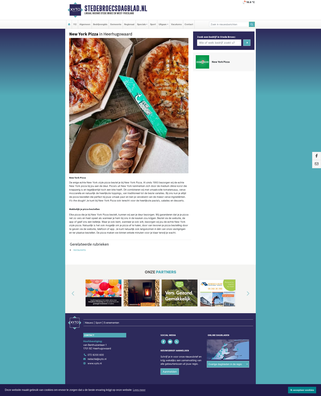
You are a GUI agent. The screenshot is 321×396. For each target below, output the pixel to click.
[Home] (69, 24)
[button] (69, 293)
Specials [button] (141, 24)
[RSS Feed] (177, 341)
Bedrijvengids (100, 24)
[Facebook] (163, 341)
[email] (316, 164)
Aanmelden (170, 371)
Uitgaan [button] (163, 24)
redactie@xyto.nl (97, 359)
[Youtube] (170, 341)
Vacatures (176, 24)
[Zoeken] (252, 24)
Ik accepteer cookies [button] (302, 390)
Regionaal (129, 24)
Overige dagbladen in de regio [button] (225, 364)
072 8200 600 (96, 354)
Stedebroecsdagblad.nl (115, 8)
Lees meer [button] (139, 389)
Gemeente (115, 24)
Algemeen (84, 24)
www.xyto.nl (95, 363)
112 (75, 24)
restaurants (79, 249)
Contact (189, 24)
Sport (153, 24)
